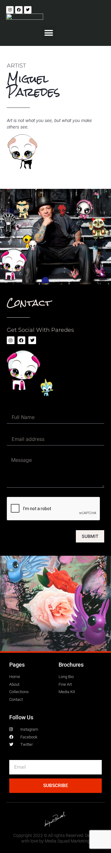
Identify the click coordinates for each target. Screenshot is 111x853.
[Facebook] (19, 10)
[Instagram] (10, 10)
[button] (49, 33)
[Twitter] (27, 10)
